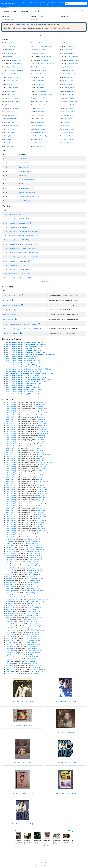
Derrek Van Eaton (12, 81)
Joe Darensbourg (40, 91)
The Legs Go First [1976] (11, 334)
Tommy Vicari (70, 70)
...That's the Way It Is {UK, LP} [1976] (15, 265)
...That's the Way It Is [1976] (12, 214)
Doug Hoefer (43, 98)
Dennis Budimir (69, 77)
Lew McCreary (43, 112)
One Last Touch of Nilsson (11, 305)
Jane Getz (70, 94)
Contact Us (44, 863)
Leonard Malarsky (41, 136)
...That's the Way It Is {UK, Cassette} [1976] (17, 261)
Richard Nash (71, 112)
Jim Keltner (68, 67)
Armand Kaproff (40, 50)
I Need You (22, 175)
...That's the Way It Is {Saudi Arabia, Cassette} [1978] (20, 248)
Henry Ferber (11, 132)
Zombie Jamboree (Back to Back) (30, 196)
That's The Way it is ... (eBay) (65, 732)
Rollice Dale (67, 122)
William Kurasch (40, 146)
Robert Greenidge (17, 70)
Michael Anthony (12, 87)
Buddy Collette (15, 101)
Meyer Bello (10, 122)
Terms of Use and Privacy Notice (44, 865)
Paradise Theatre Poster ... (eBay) (65, 793)
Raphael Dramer (69, 53)
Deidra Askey (16, 60)
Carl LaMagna (11, 129)
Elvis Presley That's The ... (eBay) (22, 701)
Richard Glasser (74, 63)
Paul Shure (38, 139)
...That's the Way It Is (32, 25)
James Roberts (73, 101)
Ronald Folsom (40, 143)
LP (37, 19)
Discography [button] (51, 2)
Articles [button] (35, 2)
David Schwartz (11, 119)
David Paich (71, 91)
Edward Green (40, 129)
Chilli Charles (40, 67)
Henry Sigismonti (45, 74)
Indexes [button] (42, 2)
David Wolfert (40, 77)
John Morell (11, 84)
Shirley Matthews (17, 67)
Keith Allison (40, 84)
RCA (7, 16)
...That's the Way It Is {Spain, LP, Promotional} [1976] (20, 257)
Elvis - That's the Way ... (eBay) (66, 701)
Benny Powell (14, 112)
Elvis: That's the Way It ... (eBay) (22, 824)
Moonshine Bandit (25, 171)
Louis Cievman (68, 119)
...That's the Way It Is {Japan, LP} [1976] (16, 240)
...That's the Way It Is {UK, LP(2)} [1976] (16, 269)
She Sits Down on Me (26, 188)
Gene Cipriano (43, 101)
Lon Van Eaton (69, 84)
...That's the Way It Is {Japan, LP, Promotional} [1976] (20, 244)
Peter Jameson (40, 87)
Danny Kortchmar (12, 77)
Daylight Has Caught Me (27, 192)
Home (2, 7)
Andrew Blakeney (69, 87)
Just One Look (24, 163)
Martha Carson (72, 105)
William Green (14, 108)
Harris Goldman (69, 129)
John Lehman (45, 60)
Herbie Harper (10, 91)
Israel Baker (39, 132)
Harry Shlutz (68, 50)
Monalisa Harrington (47, 63)
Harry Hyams (39, 119)
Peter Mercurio (11, 46)
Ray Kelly (9, 56)
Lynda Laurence (17, 63)
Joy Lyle (9, 136)
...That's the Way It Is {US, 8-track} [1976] (16, 274)
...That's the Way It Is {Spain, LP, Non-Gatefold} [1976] (20, 252)
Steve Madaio (41, 115)
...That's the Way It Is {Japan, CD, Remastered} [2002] (20, 236)
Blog (30, 2)
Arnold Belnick (40, 125)
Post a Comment (44, 281)
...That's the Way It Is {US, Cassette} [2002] (17, 278)
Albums (7, 7)
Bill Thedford (73, 56)
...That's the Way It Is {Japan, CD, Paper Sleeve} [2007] (21, 231)
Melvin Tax (11, 50)
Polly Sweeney (68, 139)
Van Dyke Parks (15, 98)
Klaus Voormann (46, 46)
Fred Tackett (40, 81)
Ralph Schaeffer (12, 143)
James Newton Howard (46, 94)
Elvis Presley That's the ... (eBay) (65, 763)
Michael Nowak (40, 122)
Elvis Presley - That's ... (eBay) (22, 763)
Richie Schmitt (42, 70)
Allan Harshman (69, 115)
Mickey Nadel (67, 43)
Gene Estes (40, 108)
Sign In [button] (25, 2)
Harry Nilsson (19, 25)
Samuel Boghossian (12, 125)
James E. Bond (39, 43)
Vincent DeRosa (73, 74)
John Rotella (43, 105)
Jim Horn (13, 105)
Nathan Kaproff (11, 139)
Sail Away (22, 184)
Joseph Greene (74, 60)
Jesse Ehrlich (39, 53)
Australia (11, 19)
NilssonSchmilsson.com (10, 3)
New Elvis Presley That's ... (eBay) (22, 726)
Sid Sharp (67, 143)
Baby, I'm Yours (24, 167)
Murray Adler (68, 136)
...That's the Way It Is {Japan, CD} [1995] (16, 227)
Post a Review (44, 36)
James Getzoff (69, 132)
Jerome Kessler (11, 53)
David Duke (14, 74)
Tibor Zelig (10, 146)
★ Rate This (81, 11)
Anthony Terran (13, 115)
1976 (67, 16)
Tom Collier (69, 108)
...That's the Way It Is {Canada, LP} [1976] (16, 219)
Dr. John (12, 94)
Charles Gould (70, 46)
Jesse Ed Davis (69, 81)
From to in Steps (25, 342)
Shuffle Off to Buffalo (10, 310)
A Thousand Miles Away (27, 180)
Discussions (60, 2)
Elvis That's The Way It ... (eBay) (22, 793)
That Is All (22, 158)
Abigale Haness (46, 56)
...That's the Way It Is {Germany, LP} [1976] (17, 223)
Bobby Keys (71, 98)
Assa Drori (67, 125)
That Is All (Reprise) (25, 201)
